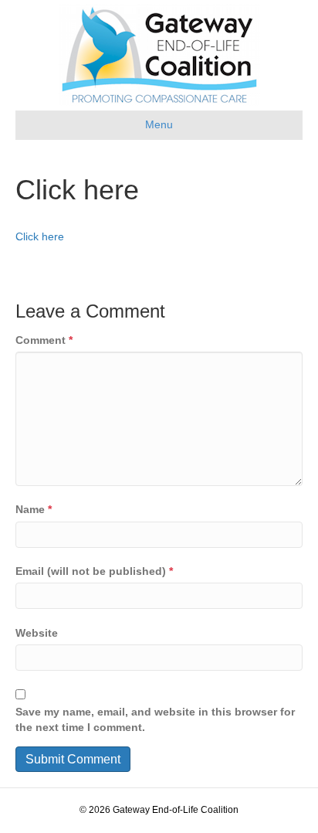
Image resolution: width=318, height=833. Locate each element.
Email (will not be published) (94, 571)
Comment (44, 340)
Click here (39, 236)
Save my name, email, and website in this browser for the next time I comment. (155, 719)
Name (33, 509)
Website (36, 633)
